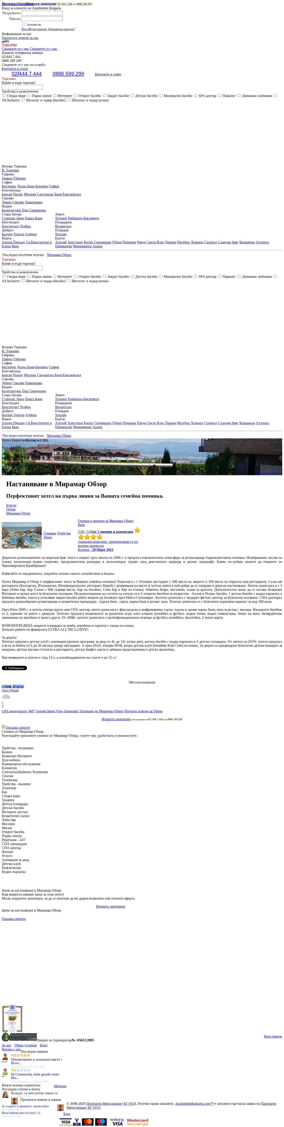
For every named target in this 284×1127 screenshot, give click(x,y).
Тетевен (61, 218)
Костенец (9, 186)
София (54, 186)
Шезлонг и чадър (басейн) (45, 100)
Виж (81, 525)
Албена (31, 234)
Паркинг (229, 96)
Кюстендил (10, 226)
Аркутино (75, 242)
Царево (170, 242)
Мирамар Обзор (29, 4)
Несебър (183, 242)
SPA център (207, 96)
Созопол (210, 242)
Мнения (60, 1086)
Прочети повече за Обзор (143, 711)
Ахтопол (262, 242)
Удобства (64, 533)
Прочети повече (270, 473)
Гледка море (16, 96)
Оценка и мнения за (105, 521)
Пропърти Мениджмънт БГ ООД (111, 1103)
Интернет (64, 96)
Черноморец (82, 246)
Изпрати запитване (116, 719)
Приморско (63, 246)
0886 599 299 (84, 4)
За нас (6, 1045)
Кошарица (247, 242)
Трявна (7, 178)
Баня (58, 194)
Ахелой (61, 242)
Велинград (63, 226)
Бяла (15, 246)
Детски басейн (146, 96)
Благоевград (72, 194)
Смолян (18, 202)
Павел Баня (33, 218)
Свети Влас (155, 242)
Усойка (25, 226)
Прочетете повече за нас (20, 38)
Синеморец (102, 242)
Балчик (7, 234)
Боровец (41, 186)
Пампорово (33, 202)
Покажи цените (17, 727)
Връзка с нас (11, 1049)
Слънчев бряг (228, 242)
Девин (7, 202)
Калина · (95, 550)
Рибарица (75, 218)
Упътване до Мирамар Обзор (101, 711)
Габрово (19, 178)
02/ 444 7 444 (64, 4)
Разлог (18, 194)
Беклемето (91, 218)
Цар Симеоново (34, 210)
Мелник (30, 194)
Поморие (129, 242)
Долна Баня (25, 186)
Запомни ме (33, 24)
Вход (25, 29)
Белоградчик (11, 210)
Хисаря (60, 234)
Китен (88, 242)
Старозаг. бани (13, 218)
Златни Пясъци (13, 242)
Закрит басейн (117, 96)
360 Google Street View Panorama (53, 711)
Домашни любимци (256, 96)
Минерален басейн (177, 96)
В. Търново (10, 170)
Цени (48, 537)
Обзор (117, 242)
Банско (7, 194)
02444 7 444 (27, 74)
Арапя (97, 246)
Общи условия (25, 1045)
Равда (141, 242)
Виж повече (273, 1036)
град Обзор (10, 690)
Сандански (45, 194)
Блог (67, 1114)
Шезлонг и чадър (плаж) (89, 100)
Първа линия (41, 96)
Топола (19, 234)
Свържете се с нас (15, 49)
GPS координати (14, 711)
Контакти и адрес (108, 74)
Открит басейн (89, 96)
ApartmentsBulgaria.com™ (194, 1103)
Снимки (50, 533)
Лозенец (197, 242)
